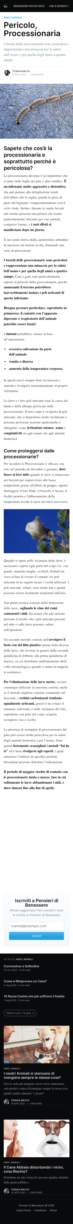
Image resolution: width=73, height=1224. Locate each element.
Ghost (53, 1210)
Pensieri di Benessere (31, 1205)
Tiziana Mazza (21, 71)
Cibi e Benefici (59, 6)
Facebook (40, 1210)
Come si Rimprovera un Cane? (25, 981)
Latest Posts (23, 1210)
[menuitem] (29, 6)
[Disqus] (36, 842)
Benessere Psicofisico (29, 6)
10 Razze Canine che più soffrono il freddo (34, 996)
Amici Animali (13, 17)
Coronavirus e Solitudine (21, 966)
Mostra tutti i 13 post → (20, 1012)
